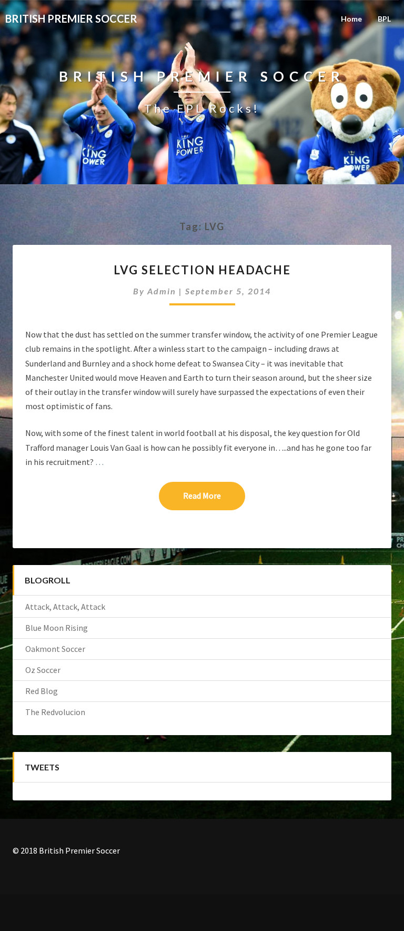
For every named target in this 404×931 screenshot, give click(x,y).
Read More (214, 495)
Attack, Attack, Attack (65, 606)
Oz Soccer (42, 670)
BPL (384, 18)
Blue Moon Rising (56, 627)
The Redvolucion (55, 712)
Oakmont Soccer (55, 648)
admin (161, 291)
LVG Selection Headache (202, 270)
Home (351, 18)
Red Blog (41, 691)
